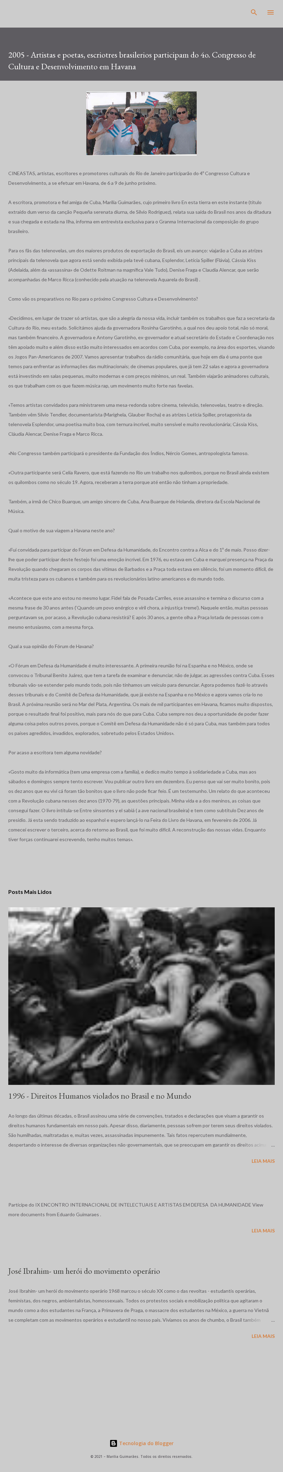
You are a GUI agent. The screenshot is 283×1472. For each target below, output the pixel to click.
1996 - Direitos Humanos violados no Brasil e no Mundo (99, 1095)
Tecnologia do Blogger (146, 1443)
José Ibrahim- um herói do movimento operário (84, 1271)
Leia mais (263, 1161)
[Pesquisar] (254, 12)
